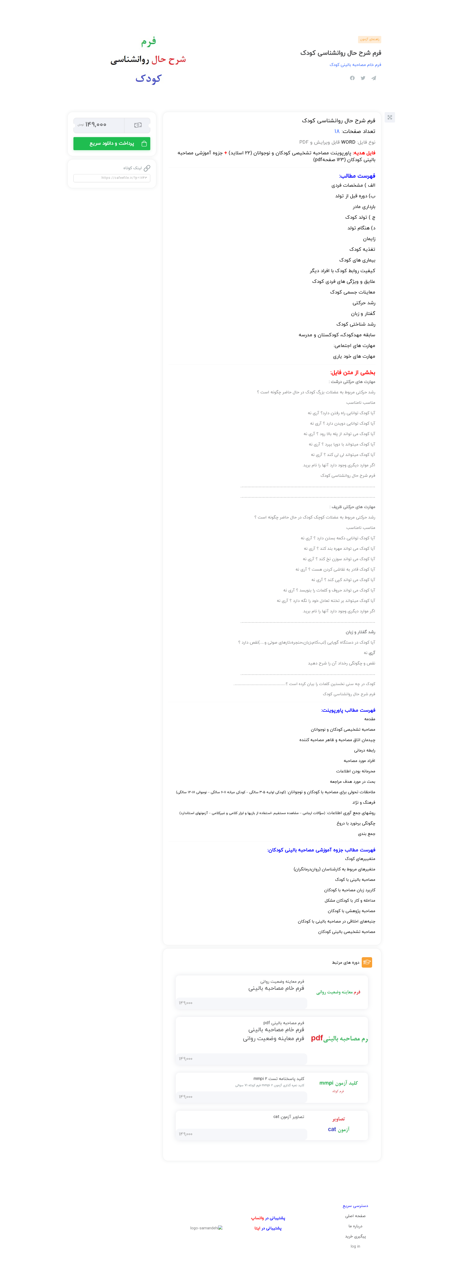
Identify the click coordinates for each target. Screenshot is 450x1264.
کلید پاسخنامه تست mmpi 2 (279, 1079)
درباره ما (355, 1226)
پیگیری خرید (355, 1236)
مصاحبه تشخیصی (310, 153)
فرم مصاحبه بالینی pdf (284, 1023)
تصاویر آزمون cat (288, 1117)
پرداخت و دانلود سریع (112, 143)
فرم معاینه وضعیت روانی (282, 982)
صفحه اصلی (355, 1216)
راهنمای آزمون (369, 39)
